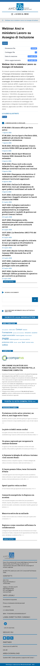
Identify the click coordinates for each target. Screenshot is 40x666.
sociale (19, 342)
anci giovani (5, 329)
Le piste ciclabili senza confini (15, 429)
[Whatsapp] (5, 623)
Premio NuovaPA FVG (24, 339)
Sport (23, 342)
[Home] (2, 20)
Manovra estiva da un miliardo (15, 513)
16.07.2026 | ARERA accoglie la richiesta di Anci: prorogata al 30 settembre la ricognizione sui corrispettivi (19, 242)
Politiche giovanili (14, 339)
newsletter (34, 332)
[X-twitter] (11, 638)
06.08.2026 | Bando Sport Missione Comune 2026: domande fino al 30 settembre (16, 156)
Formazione (7, 332)
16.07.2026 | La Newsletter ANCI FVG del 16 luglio (19, 233)
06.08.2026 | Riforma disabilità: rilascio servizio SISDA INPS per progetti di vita (19, 147)
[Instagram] (8, 638)
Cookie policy (6, 606)
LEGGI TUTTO (8, 281)
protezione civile (7, 342)
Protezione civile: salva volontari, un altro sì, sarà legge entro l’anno (18, 414)
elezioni (25, 329)
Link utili (5, 650)
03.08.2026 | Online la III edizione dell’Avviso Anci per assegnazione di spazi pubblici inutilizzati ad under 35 (18, 186)
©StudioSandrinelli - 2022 (27, 664)
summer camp (30, 342)
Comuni (19, 329)
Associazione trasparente (10, 599)
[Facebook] (4, 638)
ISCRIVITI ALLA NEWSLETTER (20, 317)
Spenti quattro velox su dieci (14, 485)
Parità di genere (20, 335)
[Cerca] (35, 299)
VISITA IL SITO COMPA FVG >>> (19, 401)
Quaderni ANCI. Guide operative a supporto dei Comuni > (18, 657)
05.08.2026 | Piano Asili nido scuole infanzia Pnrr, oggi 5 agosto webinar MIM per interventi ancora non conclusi (19, 166)
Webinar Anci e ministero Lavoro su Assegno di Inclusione (22, 20)
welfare (5, 116)
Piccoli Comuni (28, 335)
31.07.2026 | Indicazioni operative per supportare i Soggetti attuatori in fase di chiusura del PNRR (19, 197)
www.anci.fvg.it (7, 592)
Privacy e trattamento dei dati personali (14, 603)
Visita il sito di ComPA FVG (10, 646)
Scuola (15, 342)
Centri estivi (12, 329)
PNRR (5, 338)
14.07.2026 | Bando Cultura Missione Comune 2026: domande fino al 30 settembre (17, 253)
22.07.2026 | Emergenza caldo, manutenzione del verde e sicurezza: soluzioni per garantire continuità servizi (18, 223)
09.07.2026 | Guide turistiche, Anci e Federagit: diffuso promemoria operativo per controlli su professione (19, 273)
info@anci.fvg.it (10, 588)
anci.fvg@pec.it (9, 590)
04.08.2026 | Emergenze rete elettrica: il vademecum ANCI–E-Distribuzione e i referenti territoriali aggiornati (18, 176)
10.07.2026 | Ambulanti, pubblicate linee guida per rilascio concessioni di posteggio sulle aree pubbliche (19, 263)
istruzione (28, 332)
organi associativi (8, 335)
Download (5, 43)
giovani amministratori (18, 332)
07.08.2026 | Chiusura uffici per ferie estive (17, 128)
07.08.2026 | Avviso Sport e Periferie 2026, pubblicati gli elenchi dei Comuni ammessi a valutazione (19, 137)
